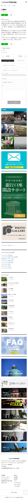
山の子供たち (11, 328)
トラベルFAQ (16, 486)
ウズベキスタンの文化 (5, 264)
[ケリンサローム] (20, 116)
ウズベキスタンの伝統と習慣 (7, 262)
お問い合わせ (4, 482)
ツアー (15, 480)
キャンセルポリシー (5, 479)
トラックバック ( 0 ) (20, 60)
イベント (9, 11)
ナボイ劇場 (10, 288)
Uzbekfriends (7, 48)
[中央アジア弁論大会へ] (7, 128)
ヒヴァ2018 (10, 300)
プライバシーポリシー (5, 477)
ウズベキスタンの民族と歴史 (7, 260)
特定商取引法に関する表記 (6, 480)
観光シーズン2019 (12, 294)
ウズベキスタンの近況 (9, 258)
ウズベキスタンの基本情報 (6, 255)
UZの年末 (10, 317)
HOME (15, 475)
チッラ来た (10, 277)
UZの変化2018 (11, 305)
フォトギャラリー (17, 482)
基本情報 (16, 477)
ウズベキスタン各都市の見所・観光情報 (9, 257)
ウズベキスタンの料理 (5, 266)
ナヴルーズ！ (11, 311)
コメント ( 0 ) (7, 60)
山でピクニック (11, 322)
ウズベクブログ (17, 484)
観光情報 (3, 258)
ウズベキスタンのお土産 (6, 267)
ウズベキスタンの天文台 (13, 283)
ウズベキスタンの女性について (7, 245)
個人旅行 (16, 479)
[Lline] (4, 15)
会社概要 (3, 475)
